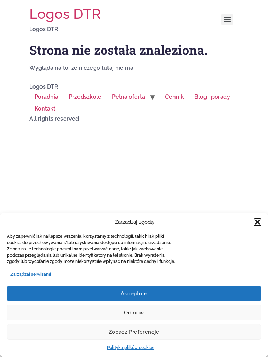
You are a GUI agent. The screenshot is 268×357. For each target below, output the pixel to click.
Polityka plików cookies (130, 347)
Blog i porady (212, 96)
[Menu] (227, 19)
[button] (257, 222)
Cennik (174, 96)
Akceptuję (134, 293)
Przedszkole (85, 96)
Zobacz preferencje (134, 332)
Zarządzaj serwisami (30, 274)
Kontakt (45, 108)
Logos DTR (65, 14)
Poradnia (46, 96)
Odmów (134, 313)
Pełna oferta (128, 96)
